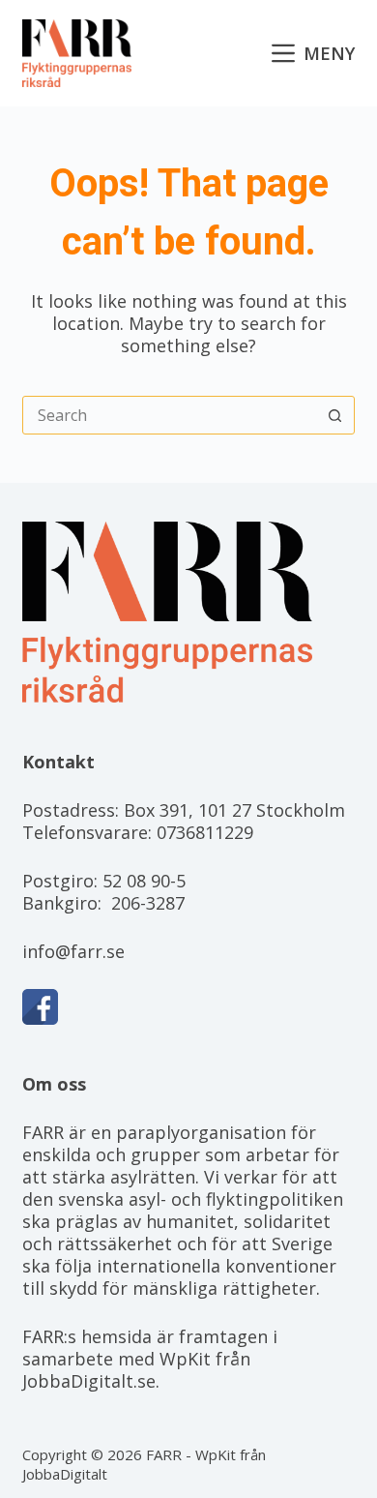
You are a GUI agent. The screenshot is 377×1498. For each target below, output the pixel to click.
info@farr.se (73, 951)
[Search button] (335, 415)
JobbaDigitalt (64, 1473)
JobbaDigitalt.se (89, 1381)
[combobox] (169, 415)
